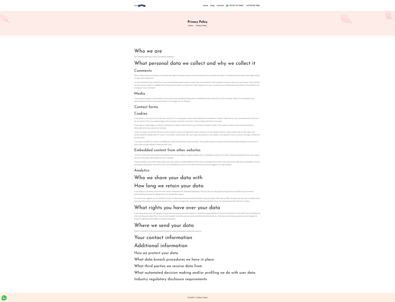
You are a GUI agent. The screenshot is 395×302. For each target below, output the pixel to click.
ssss (136, 5)
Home (190, 25)
